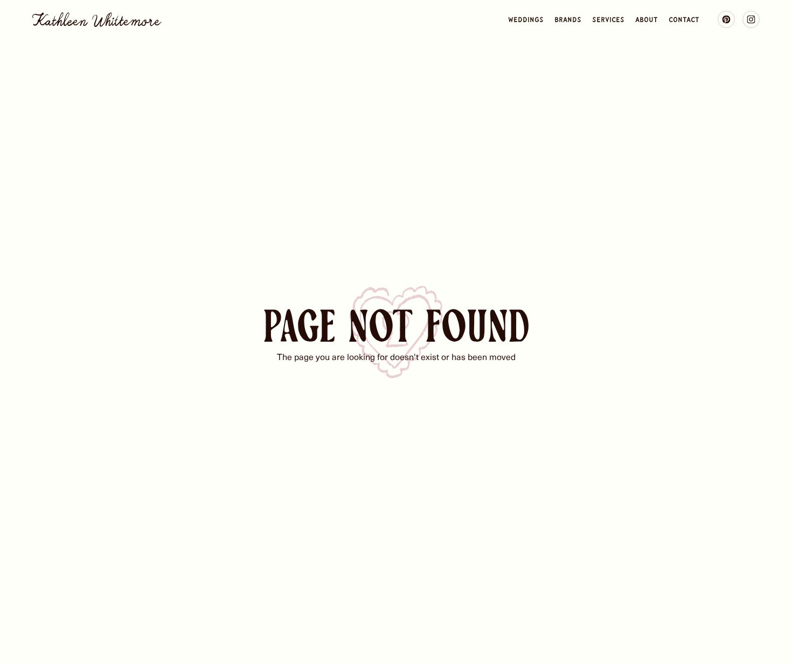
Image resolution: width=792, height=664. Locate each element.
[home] (97, 19)
